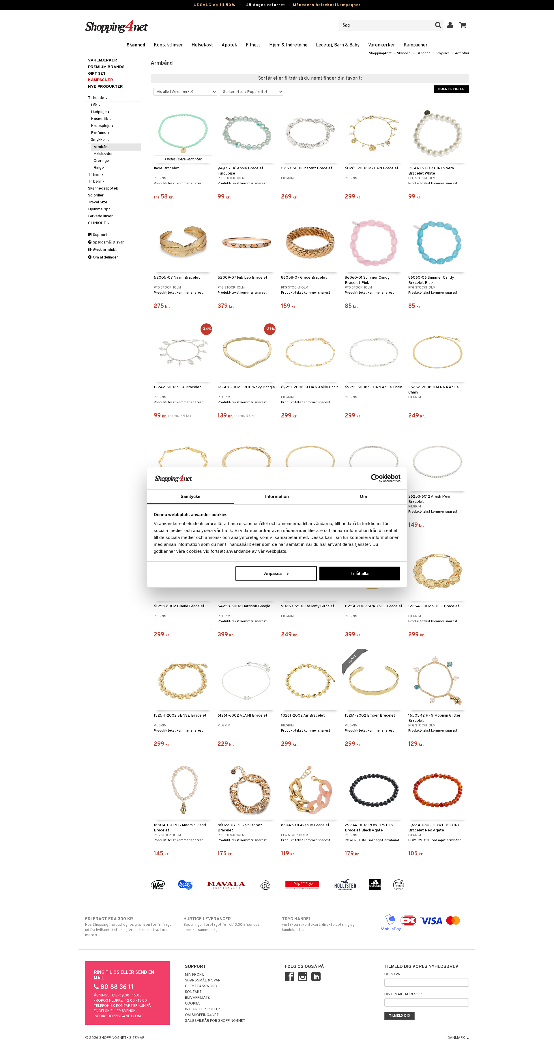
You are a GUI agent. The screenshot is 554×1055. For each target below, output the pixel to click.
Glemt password (201, 986)
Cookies (193, 1003)
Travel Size (97, 202)
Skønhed (136, 45)
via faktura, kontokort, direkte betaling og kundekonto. (318, 924)
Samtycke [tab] (191, 496)
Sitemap (136, 1038)
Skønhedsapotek (103, 188)
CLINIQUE (97, 223)
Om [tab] (363, 496)
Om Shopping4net (202, 1015)
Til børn (95, 181)
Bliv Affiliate (197, 998)
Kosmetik (100, 119)
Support (99, 235)
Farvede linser (100, 216)
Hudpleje (99, 112)
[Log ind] (450, 25)
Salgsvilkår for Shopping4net (215, 1021)
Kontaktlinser (168, 45)
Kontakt (193, 992)
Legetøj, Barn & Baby (338, 45)
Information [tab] (277, 496)
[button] (463, 25)
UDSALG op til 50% (214, 5)
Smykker (442, 53)
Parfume (99, 132)
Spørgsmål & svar (108, 242)
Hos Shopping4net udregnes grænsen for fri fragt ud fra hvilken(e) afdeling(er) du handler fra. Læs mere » (128, 927)
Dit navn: (392, 974)
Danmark (457, 1038)
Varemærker (381, 45)
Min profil (194, 974)
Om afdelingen (105, 257)
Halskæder (103, 153)
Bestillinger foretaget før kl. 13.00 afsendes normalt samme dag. (222, 924)
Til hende (423, 53)
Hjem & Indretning (288, 45)
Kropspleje (101, 125)
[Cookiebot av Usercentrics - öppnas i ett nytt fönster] (375, 478)
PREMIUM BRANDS (106, 67)
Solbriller (96, 195)
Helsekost (202, 45)
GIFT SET (97, 73)
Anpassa (273, 573)
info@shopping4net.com (117, 1016)
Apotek (229, 45)
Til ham (94, 174)
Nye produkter (105, 86)
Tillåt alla (359, 573)
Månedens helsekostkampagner (327, 5)
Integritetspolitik (203, 1009)
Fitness (253, 45)
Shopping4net (380, 53)
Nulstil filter (451, 89)
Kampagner (416, 45)
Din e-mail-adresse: (403, 994)
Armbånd (462, 53)
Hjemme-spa (99, 209)
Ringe (98, 167)
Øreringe (101, 160)
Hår (94, 105)
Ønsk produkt (104, 250)
